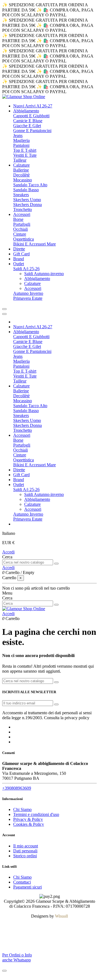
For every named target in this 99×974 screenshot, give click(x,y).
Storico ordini (25, 855)
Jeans (18, 135)
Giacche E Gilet (27, 125)
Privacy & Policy (28, 819)
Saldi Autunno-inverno (44, 273)
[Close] (4, 314)
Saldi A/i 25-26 (26, 268)
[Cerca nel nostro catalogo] (56, 563)
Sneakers (21, 194)
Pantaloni (21, 145)
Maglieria (21, 140)
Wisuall (61, 916)
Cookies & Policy (28, 824)
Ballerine (21, 170)
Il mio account (25, 846)
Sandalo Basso (26, 189)
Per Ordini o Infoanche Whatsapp (17, 957)
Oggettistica (23, 239)
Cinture (19, 234)
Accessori (32, 288)
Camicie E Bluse (27, 120)
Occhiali (20, 229)
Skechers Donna (27, 204)
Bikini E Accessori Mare (34, 244)
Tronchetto (22, 209)
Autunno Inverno (28, 293)
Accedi (8, 552)
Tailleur (19, 160)
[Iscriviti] (56, 704)
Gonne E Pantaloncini (32, 130)
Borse (18, 219)
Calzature (32, 283)
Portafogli (21, 224)
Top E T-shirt (24, 150)
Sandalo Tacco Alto (30, 184)
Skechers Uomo (27, 199)
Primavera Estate (27, 298)
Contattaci (22, 882)
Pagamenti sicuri (27, 887)
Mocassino (22, 180)
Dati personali (25, 851)
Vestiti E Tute (25, 155)
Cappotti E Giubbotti (31, 115)
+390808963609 (16, 788)
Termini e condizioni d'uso (36, 814)
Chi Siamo (22, 809)
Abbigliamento (37, 278)
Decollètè (21, 175)
